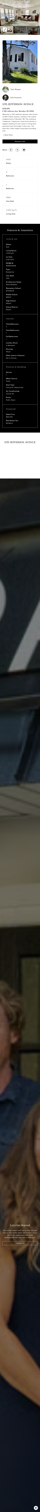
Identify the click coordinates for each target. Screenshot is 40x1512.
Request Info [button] (20, 141)
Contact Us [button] (20, 1243)
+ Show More (8, 135)
